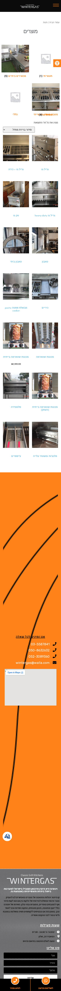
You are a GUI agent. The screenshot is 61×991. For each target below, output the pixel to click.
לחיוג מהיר (15, 988)
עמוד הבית (54, 22)
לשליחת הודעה (45, 988)
